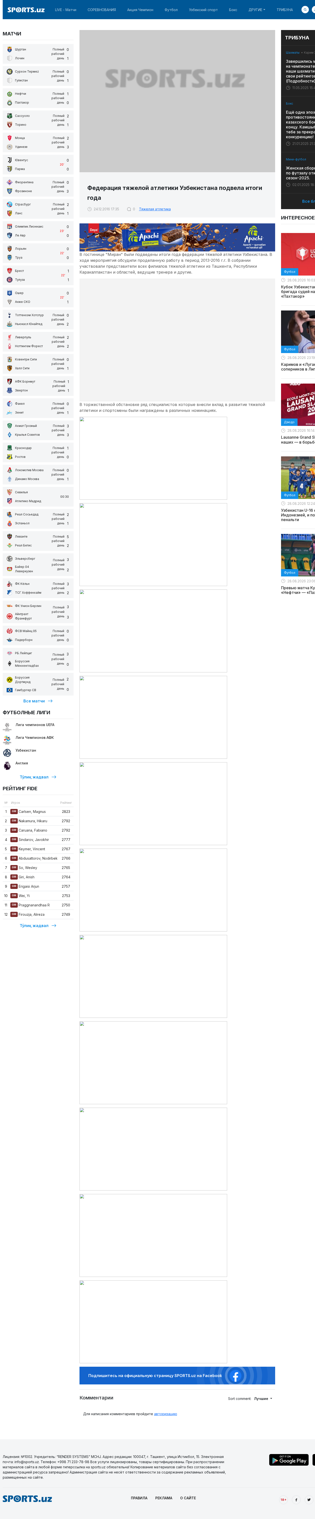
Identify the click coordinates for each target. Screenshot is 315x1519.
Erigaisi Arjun (25, 886)
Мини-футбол (296, 159)
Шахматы (292, 52)
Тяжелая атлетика (155, 209)
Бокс (233, 10)
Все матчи (34, 700)
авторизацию (165, 1414)
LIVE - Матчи (65, 10)
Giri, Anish (23, 877)
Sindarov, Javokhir (30, 839)
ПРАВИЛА (139, 1498)
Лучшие (261, 1398)
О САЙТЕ (188, 1498)
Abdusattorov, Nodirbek (35, 858)
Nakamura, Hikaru (29, 821)
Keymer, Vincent (28, 849)
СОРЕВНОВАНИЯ (102, 10)
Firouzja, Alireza (28, 914)
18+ (283, 1500)
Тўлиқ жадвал (34, 777)
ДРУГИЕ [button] (255, 10)
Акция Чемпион (140, 10)
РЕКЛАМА (163, 1498)
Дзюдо (289, 422)
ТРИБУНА (285, 10)
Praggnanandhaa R (31, 905)
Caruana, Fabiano (29, 830)
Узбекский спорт (203, 10)
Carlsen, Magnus (29, 811)
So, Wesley (24, 868)
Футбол (171, 10)
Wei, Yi (21, 896)
